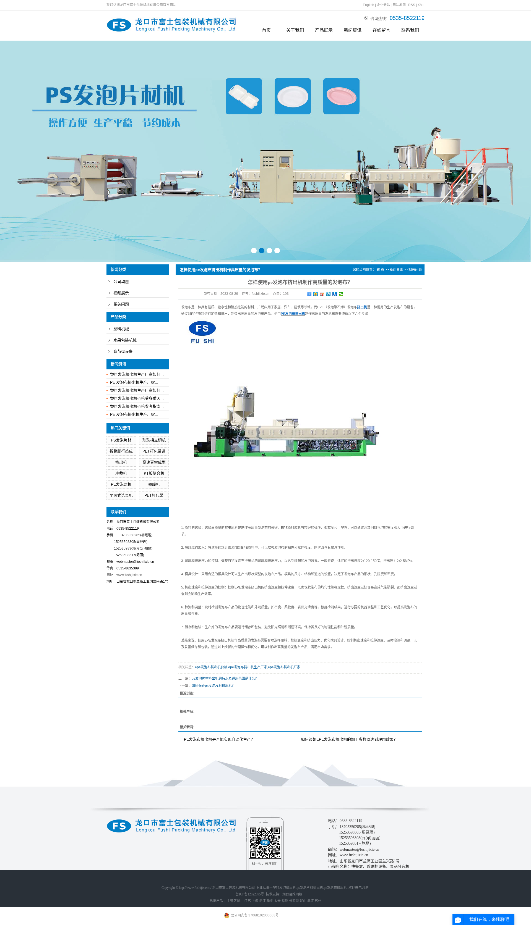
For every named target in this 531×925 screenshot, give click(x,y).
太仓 (277, 901)
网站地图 (399, 5)
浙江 (262, 901)
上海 (255, 901)
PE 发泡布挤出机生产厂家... (134, 382)
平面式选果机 (121, 495)
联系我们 (410, 30)
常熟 (285, 901)
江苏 (247, 901)
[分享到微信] (341, 294)
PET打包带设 (153, 451)
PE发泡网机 (121, 484)
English (368, 5)
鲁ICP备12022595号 (250, 894)
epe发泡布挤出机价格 (211, 667)
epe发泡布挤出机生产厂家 (247, 667)
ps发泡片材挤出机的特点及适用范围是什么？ (225, 678)
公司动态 (121, 282)
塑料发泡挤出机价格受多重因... (137, 398)
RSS (411, 5)
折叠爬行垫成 (121, 451)
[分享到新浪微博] (322, 294)
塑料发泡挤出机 (284, 888)
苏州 (318, 901)
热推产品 (216, 901)
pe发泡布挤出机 (335, 888)
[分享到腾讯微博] (328, 294)
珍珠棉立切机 (154, 440)
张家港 (294, 901)
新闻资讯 (352, 30)
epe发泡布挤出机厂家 (284, 667)
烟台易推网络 (292, 894)
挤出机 (121, 462)
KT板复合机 (154, 473)
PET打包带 (153, 495)
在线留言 (381, 30)
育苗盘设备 (123, 351)
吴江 (310, 901)
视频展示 (121, 293)
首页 (266, 30)
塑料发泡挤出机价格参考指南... (137, 406)
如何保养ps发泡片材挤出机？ (213, 686)
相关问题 (121, 304)
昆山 (303, 901)
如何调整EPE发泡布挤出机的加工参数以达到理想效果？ (349, 739)
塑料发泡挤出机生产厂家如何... (137, 374)
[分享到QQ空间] (315, 294)
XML (421, 5)
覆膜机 (154, 484)
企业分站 (383, 5)
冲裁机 (121, 473)
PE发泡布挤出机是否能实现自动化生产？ (219, 739)
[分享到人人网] (334, 294)
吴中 (270, 901)
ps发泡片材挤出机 (310, 888)
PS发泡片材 (121, 440)
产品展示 (324, 30)
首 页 (380, 270)
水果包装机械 (125, 340)
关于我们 (295, 30)
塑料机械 (121, 329)
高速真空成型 (154, 462)
